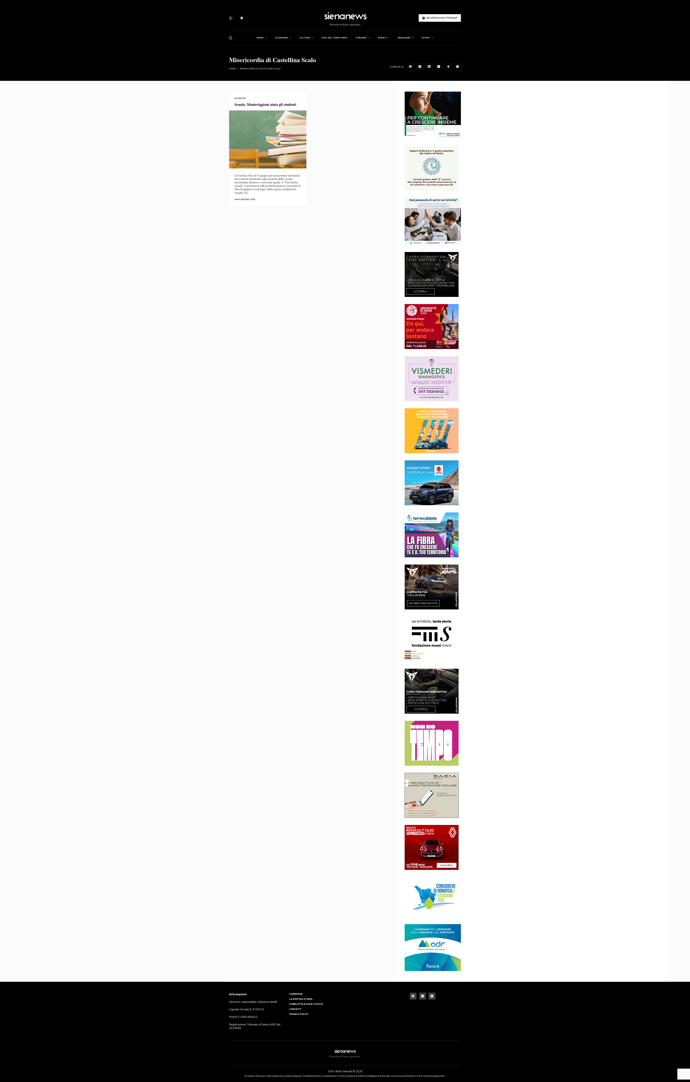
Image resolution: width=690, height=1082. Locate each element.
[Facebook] (410, 66)
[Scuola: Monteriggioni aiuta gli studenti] (267, 139)
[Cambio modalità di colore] (241, 18)
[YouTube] (432, 996)
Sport (426, 37)
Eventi (382, 37)
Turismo (360, 37)
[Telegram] (448, 66)
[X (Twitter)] (420, 66)
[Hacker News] (438, 66)
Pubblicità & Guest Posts (306, 1004)
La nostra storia (300, 999)
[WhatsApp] (457, 66)
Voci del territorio (334, 37)
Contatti (295, 1009)
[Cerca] (230, 38)
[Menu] (231, 18)
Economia (281, 37)
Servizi (241, 98)
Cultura (304, 37)
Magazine (404, 37)
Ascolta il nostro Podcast (441, 18)
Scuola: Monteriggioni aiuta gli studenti (265, 104)
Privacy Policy (299, 1014)
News (260, 37)
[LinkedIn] (429, 66)
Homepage (296, 994)
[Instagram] (422, 996)
